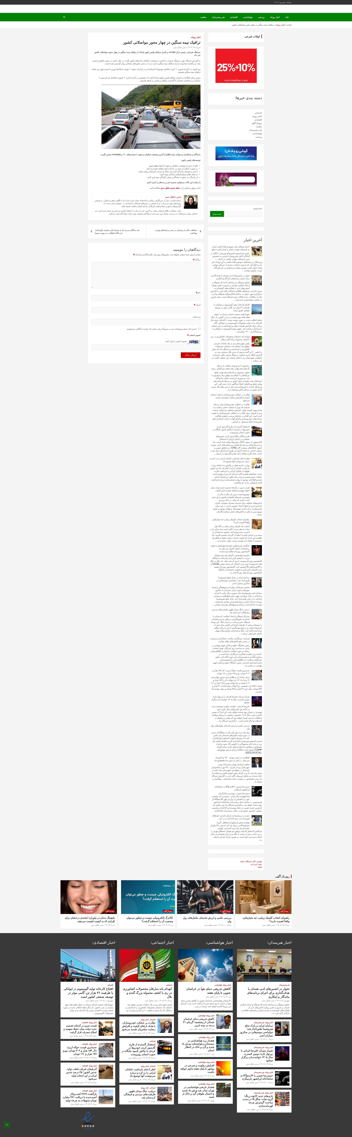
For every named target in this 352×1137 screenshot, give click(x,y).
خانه (287, 17)
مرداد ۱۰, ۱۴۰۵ (225, 925)
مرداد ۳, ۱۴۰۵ (91, 1104)
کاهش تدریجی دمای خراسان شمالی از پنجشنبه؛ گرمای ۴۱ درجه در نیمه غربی (198, 1022)
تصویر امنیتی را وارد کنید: (176, 341)
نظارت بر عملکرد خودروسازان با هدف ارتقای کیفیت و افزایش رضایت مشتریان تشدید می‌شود (230, 397)
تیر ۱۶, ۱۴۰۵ (168, 925)
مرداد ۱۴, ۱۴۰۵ (266, 1064)
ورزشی (261, 17)
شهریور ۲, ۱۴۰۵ (106, 1000)
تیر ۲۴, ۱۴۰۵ (209, 1029)
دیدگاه (196, 260)
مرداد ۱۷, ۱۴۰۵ (149, 1101)
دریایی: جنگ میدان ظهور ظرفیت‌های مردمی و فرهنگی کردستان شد (139, 1094)
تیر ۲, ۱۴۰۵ (110, 925)
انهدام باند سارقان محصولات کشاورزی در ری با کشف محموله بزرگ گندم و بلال (147, 992)
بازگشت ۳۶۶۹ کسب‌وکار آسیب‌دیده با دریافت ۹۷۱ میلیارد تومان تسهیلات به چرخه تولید (80, 1097)
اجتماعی (258, 113)
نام (198, 293)
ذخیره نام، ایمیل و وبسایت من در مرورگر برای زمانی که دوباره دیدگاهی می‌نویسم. (161, 329)
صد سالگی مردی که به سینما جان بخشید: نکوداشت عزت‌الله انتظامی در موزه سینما (117, 231)
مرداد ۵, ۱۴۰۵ (267, 1109)
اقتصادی (233, 17)
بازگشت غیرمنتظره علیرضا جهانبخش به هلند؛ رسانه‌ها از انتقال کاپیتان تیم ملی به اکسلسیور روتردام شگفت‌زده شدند (230, 548)
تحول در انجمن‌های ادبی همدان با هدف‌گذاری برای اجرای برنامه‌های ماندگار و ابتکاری (268, 992)
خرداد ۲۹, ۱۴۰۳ (194, 47)
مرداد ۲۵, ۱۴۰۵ (149, 1058)
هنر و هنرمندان (218, 17)
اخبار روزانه (275, 17)
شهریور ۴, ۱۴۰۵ (282, 1000)
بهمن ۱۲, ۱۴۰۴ (208, 1100)
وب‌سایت (196, 317)
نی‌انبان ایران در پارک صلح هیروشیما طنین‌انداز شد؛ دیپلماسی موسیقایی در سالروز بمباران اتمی (233, 580)
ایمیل (197, 305)
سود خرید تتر (256, 864)
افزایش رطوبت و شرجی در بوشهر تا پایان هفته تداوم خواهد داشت (197, 1068)
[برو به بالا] (7, 1124)
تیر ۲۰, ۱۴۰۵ (209, 1054)
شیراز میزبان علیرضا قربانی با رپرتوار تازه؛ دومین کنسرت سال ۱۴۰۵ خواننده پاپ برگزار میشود (230, 699)
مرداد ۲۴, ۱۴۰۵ (283, 925)
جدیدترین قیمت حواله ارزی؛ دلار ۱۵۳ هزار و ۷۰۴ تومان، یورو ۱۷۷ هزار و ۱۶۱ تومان (80, 1050)
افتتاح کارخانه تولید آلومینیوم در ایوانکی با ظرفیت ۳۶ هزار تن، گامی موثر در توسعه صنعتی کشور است (232, 307)
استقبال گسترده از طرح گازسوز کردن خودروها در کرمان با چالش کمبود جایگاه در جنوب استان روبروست (231, 429)
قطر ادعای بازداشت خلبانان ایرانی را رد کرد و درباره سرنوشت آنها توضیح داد (140, 1072)
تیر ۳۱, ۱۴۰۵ (225, 997)
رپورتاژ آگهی (256, 123)
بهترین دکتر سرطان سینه (251, 861)
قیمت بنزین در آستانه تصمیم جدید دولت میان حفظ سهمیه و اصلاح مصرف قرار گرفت (80, 1028)
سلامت (203, 17)
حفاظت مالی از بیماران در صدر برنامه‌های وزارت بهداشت (176, 231)
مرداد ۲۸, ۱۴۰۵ (149, 1033)
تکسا (260, 867)
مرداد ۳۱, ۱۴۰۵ (165, 1000)
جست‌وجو (258, 208)
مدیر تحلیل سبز (179, 47)
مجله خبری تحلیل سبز (170, 188)
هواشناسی (247, 17)
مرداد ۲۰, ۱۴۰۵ (266, 1039)
